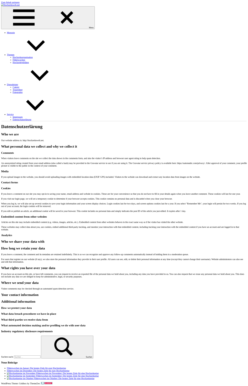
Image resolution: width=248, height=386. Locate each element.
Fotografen (18, 92)
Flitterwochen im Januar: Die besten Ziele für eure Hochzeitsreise (36, 368)
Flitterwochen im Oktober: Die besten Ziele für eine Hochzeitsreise (64, 378)
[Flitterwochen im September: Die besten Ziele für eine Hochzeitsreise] (21, 376)
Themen (10, 55)
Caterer (16, 87)
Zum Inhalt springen (10, 2)
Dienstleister (12, 84)
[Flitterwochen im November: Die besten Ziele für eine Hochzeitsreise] (21, 373)
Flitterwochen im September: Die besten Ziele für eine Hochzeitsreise (67, 376)
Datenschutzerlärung (22, 119)
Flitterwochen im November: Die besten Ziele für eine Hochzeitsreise (67, 373)
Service (10, 114)
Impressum (18, 117)
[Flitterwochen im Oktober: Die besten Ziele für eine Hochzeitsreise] (20, 378)
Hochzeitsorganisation (23, 57)
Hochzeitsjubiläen (21, 62)
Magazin (11, 32)
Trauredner (18, 90)
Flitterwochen (19, 60)
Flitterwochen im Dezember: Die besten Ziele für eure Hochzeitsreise (38, 371)
